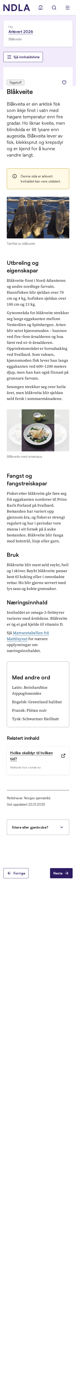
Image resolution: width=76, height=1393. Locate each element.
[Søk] (54, 8)
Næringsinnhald (27, 602)
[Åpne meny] (67, 8)
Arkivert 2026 (20, 31)
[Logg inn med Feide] (40, 8)
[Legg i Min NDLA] (64, 82)
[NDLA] (16, 7)
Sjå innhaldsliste (26, 57)
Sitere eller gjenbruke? (30, 827)
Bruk (13, 554)
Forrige (19, 873)
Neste (57, 873)
